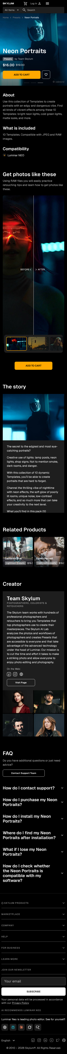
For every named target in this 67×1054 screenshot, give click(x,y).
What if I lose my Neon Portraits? (33, 852)
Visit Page (21, 682)
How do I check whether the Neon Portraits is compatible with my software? (33, 873)
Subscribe (34, 991)
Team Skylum (25, 58)
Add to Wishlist (17, 546)
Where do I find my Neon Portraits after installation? (33, 835)
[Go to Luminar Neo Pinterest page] (64, 1040)
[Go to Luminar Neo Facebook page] (33, 1040)
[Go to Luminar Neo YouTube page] (51, 1040)
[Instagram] (15, 674)
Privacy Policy (20, 1002)
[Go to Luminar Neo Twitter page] (57, 1040)
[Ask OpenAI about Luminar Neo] (4, 1027)
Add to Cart (22, 74)
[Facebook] (9, 674)
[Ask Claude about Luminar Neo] (21, 1027)
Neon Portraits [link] (32, 17)
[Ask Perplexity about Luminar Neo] (13, 1027)
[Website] (21, 674)
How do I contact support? (33, 788)
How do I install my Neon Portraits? (33, 819)
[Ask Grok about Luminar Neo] (29, 1027)
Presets (16, 17)
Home (6, 17)
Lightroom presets (15, 563)
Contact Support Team (23, 773)
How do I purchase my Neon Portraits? (33, 802)
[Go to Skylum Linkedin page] (45, 1040)
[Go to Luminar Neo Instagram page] (39, 1040)
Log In (35, 3)
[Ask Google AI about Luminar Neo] (37, 1027)
